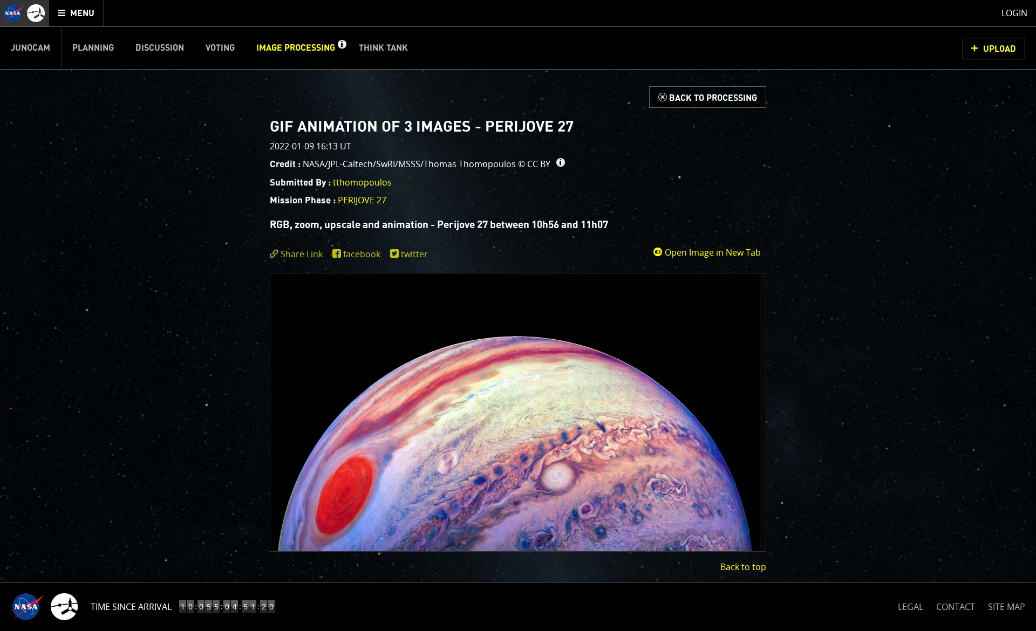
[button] (341, 48)
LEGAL (910, 605)
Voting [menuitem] (220, 48)
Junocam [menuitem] (30, 48)
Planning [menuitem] (93, 48)
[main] (518, 315)
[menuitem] (76, 13)
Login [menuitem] (1014, 13)
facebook (361, 254)
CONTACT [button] (955, 607)
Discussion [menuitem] (159, 48)
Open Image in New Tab (712, 252)
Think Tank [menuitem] (383, 48)
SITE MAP (1006, 607)
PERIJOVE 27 (362, 200)
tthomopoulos (362, 182)
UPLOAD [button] (999, 49)
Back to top (743, 567)
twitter (414, 254)
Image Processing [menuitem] (295, 48)
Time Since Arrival (131, 606)
